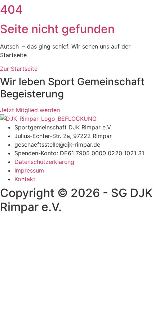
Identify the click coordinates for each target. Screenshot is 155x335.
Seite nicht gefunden (57, 29)
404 (11, 10)
